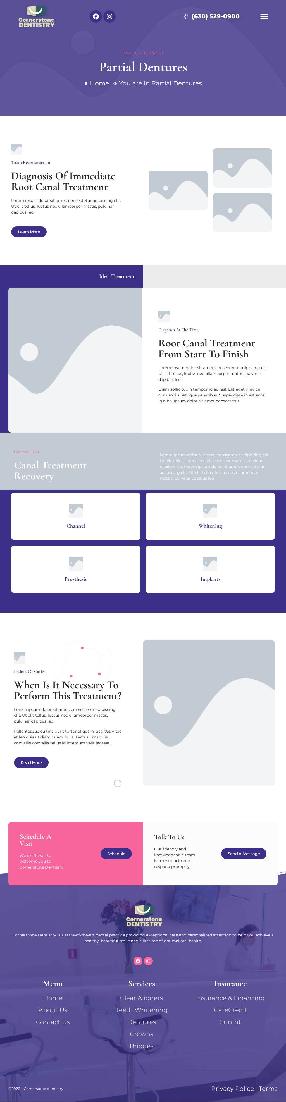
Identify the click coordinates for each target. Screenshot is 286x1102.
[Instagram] (109, 16)
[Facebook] (96, 16)
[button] (264, 16)
